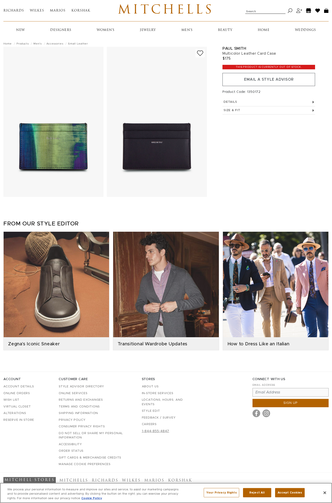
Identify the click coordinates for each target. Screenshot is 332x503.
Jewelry (148, 30)
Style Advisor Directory (81, 386)
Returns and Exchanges (81, 399)
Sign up (290, 403)
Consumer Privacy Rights (82, 426)
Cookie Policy (91, 498)
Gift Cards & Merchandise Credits (90, 457)
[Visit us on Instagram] (266, 413)
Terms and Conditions (79, 406)
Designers (60, 30)
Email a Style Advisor (269, 79)
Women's (106, 30)
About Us (150, 386)
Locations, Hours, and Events (162, 402)
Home (263, 30)
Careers (149, 424)
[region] (166, 493)
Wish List (11, 399)
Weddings (305, 30)
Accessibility (70, 444)
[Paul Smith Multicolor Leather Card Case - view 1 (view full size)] (53, 122)
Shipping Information (78, 413)
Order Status (71, 450)
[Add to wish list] (200, 53)
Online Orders (16, 393)
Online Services (73, 393)
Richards (13, 10)
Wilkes (37, 10)
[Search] (290, 10)
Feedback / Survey (159, 417)
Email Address (264, 385)
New (20, 30)
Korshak (80, 10)
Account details (18, 386)
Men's (187, 30)
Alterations (14, 413)
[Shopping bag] (326, 10)
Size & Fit (232, 110)
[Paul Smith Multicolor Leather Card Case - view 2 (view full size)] (157, 122)
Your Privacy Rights (221, 492)
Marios (57, 10)
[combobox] (265, 11)
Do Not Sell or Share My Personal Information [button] (91, 435)
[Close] (325, 493)
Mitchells (166, 11)
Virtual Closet (17, 406)
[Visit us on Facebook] (256, 413)
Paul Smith (234, 48)
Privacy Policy (72, 420)
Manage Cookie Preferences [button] (85, 464)
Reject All (257, 492)
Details (230, 102)
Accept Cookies (290, 492)
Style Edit (151, 410)
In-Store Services (157, 393)
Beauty (225, 30)
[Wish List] (317, 10)
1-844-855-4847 (155, 431)
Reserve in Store (18, 420)
